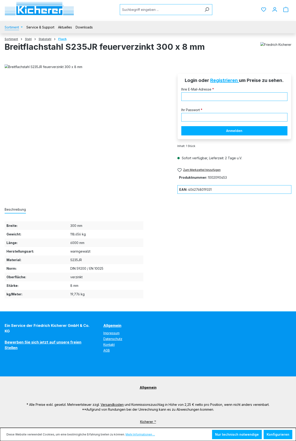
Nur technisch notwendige (237, 434)
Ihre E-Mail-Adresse (197, 89)
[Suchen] (206, 9)
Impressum (111, 333)
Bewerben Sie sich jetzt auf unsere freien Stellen (43, 345)
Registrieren (224, 80)
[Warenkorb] (285, 9)
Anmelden (234, 131)
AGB (106, 350)
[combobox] (161, 9)
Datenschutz (112, 339)
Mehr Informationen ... (140, 434)
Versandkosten (112, 405)
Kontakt (109, 345)
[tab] (15, 209)
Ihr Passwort (191, 110)
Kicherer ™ (148, 422)
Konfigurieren (278, 434)
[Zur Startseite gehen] (39, 9)
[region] (86, 122)
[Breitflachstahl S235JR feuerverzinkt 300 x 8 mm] (86, 122)
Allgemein (112, 325)
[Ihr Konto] (274, 9)
